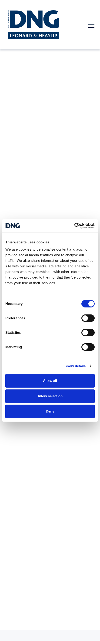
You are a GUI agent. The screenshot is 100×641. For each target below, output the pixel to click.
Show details (75, 366)
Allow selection (50, 396)
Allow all (50, 381)
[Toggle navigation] (91, 25)
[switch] (88, 318)
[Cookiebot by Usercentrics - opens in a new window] (74, 226)
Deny (50, 411)
